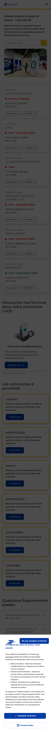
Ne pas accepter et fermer (34, 641)
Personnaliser (26, 725)
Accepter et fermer (27, 716)
